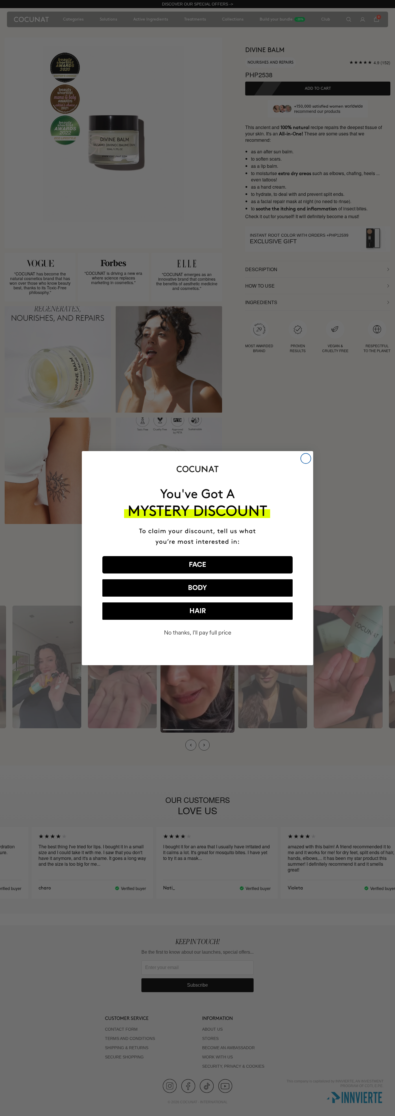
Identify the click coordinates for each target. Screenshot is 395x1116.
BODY (197, 587)
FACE (197, 564)
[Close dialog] (306, 458)
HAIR (197, 611)
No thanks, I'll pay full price (197, 632)
